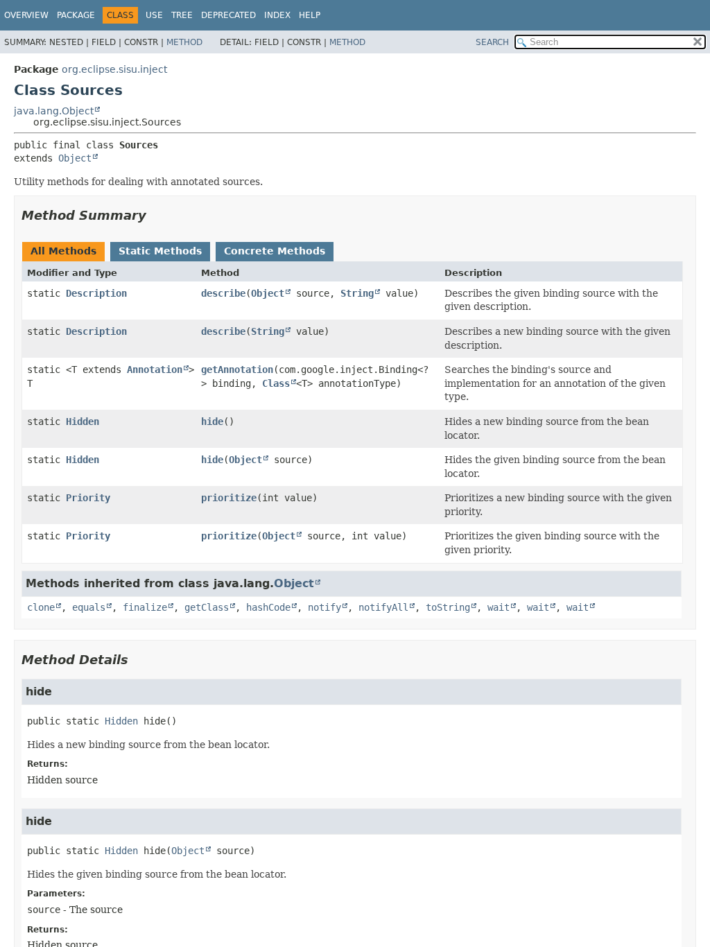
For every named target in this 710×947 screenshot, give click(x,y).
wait (498, 607)
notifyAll (383, 607)
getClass (206, 607)
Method (184, 42)
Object (75, 158)
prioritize (229, 497)
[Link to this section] (156, 215)
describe (223, 293)
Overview (26, 15)
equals (88, 607)
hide (212, 421)
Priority (88, 497)
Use (154, 15)
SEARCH (492, 42)
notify (324, 607)
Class (276, 383)
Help (309, 15)
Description (96, 293)
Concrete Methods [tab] (274, 251)
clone (41, 607)
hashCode (268, 607)
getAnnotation (237, 369)
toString (448, 607)
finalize (145, 607)
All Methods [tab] (63, 251)
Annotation (154, 369)
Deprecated (228, 15)
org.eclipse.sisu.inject (114, 69)
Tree (182, 15)
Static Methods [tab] (160, 251)
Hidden (82, 421)
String (357, 293)
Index (277, 15)
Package (76, 15)
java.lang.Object (54, 110)
